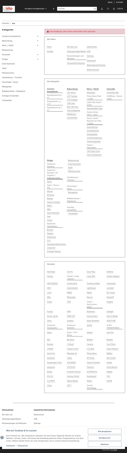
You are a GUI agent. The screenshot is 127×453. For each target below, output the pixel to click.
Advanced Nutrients (51, 165)
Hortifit (109, 381)
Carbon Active (72, 349)
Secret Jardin (52, 316)
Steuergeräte (92, 134)
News (110, 2)
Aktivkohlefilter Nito (94, 109)
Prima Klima (92, 353)
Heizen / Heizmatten (91, 146)
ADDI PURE (111, 321)
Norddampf (91, 376)
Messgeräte (73, 192)
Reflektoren (71, 114)
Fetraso (50, 276)
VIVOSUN (71, 367)
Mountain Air (72, 353)
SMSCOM (71, 316)
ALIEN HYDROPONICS (113, 326)
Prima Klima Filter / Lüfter (94, 97)
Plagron (50, 233)
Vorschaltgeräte (73, 111)
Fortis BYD (91, 276)
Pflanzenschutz (74, 171)
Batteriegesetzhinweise (96, 65)
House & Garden (53, 202)
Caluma (90, 344)
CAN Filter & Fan (93, 151)
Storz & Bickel (112, 316)
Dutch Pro (51, 353)
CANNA (50, 349)
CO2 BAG (90, 349)
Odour (49, 302)
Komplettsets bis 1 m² (54, 96)
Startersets (51, 237)
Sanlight (110, 312)
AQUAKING (71, 363)
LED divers (71, 93)
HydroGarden (72, 288)
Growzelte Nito (113, 93)
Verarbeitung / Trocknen (73, 178)
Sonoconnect (92, 316)
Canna (49, 220)
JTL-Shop (114, 450)
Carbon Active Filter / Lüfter (92, 113)
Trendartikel (73, 213)
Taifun (69, 358)
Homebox (51, 358)
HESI (49, 288)
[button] (102, 8)
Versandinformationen (76, 63)
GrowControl (72, 283)
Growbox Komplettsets (11, 36)
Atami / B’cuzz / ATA (53, 186)
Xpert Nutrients (53, 213)
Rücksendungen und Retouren (75, 57)
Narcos (90, 297)
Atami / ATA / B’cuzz (72, 333)
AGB (88, 51)
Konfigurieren (105, 438)
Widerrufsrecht (93, 70)
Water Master (72, 381)
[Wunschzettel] (108, 8)
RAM (69, 312)
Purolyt (50, 312)
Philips (89, 381)
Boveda (50, 344)
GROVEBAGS (52, 283)
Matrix (49, 206)
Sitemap (90, 56)
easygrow (51, 367)
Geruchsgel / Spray (72, 187)
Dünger (5, 59)
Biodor (49, 372)
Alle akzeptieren (104, 431)
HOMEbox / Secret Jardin (114, 97)
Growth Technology (91, 386)
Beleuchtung (7, 41)
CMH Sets (71, 103)
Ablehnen (105, 444)
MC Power (111, 293)
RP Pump (90, 358)
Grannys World (73, 376)
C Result (70, 344)
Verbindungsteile (94, 141)
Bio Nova (50, 195)
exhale (109, 363)
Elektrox (110, 272)
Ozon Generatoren (94, 155)
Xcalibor (70, 321)
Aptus (49, 182)
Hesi (48, 216)
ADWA (89, 325)
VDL (108, 376)
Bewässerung (73, 160)
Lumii (49, 293)
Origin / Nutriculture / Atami (92, 304)
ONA (69, 302)
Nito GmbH (111, 358)
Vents (49, 321)
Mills (49, 209)
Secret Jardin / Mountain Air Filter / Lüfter (94, 121)
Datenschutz (23, 445)
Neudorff (110, 297)
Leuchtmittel (72, 118)
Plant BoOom (112, 367)
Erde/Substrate (74, 164)
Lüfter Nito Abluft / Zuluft (94, 103)
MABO (69, 293)
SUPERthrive (92, 372)
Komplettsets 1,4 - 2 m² (54, 102)
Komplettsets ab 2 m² (54, 109)
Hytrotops (51, 272)
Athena (50, 191)
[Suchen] (95, 9)
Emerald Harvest (54, 251)
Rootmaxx (91, 312)
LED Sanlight (72, 100)
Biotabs (50, 199)
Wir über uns (72, 47)
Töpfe (70, 168)
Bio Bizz (50, 230)
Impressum (10, 445)
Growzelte (6, 55)
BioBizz (109, 353)
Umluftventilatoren (94, 138)
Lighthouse (91, 288)
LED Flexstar (72, 96)
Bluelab (110, 340)
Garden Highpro (113, 276)
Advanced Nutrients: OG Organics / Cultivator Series (53, 174)
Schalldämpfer (93, 131)
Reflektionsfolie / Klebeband (74, 200)
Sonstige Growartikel (71, 208)
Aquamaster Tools (54, 363)
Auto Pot (110, 332)
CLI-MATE (51, 381)
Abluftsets (91, 93)
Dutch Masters (112, 349)
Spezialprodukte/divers (56, 244)
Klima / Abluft (8, 45)
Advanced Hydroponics (52, 225)
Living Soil (51, 248)
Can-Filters (111, 344)
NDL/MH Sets (72, 107)
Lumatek (110, 288)
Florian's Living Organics (73, 277)
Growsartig (111, 283)
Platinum (90, 367)
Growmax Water (93, 283)
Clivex (49, 385)
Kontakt (119, 2)
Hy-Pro (70, 272)
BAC (48, 340)
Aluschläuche (92, 127)
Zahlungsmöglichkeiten (76, 51)
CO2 (48, 241)
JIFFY (69, 385)
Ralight (109, 372)
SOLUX (50, 376)
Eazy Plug (91, 272)
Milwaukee (71, 297)
